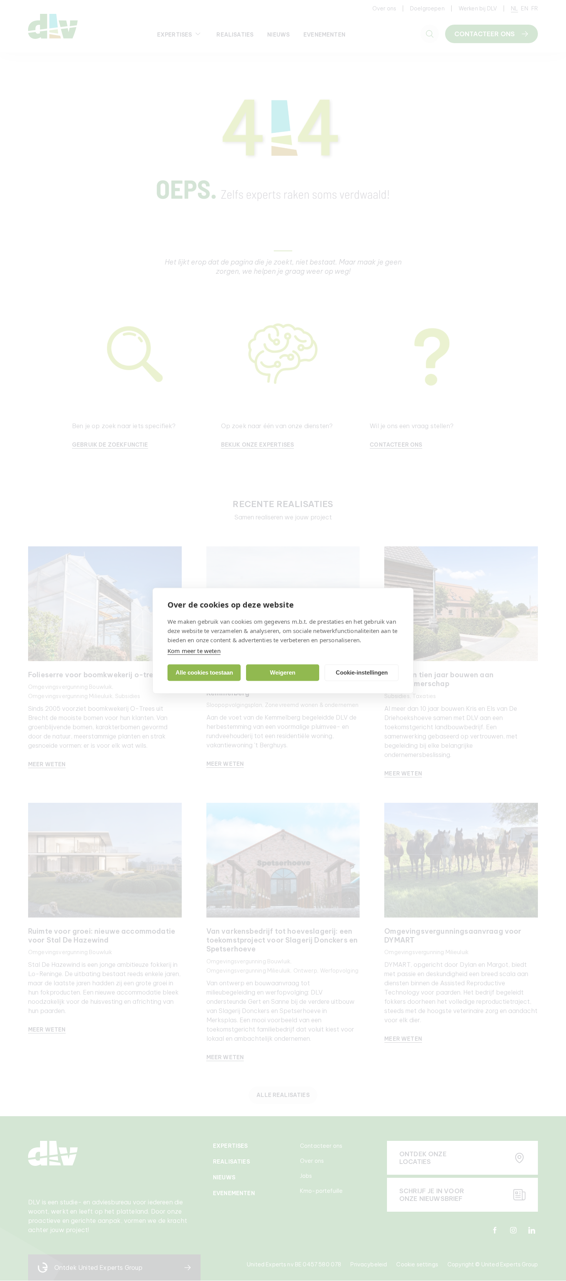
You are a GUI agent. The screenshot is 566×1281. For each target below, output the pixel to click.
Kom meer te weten (194, 650)
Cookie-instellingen (362, 672)
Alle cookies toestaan (204, 672)
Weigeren (282, 672)
